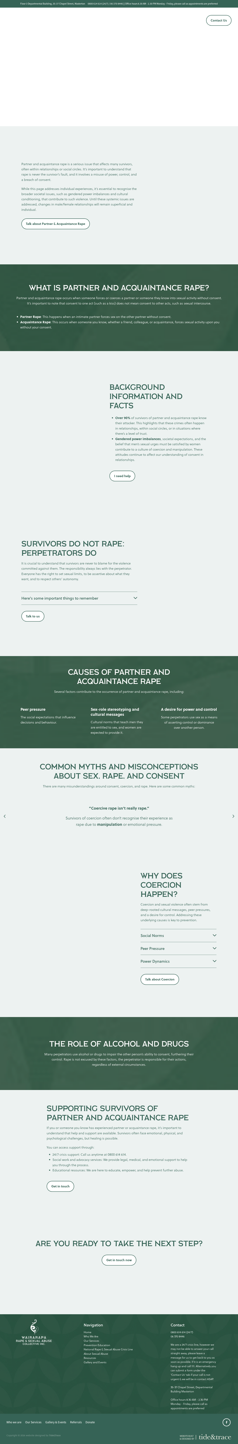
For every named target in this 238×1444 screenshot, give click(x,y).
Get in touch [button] (60, 1186)
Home (87, 1332)
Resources (90, 1358)
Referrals (112, 23)
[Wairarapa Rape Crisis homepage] (28, 20)
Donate (127, 23)
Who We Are (91, 1336)
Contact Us (219, 20)
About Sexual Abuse (96, 1354)
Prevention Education (97, 1345)
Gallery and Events (95, 1362)
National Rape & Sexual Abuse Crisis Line (108, 1349)
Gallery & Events (167, 17)
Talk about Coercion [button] (160, 979)
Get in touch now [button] (119, 1260)
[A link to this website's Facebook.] (199, 20)
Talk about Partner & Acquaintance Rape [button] (55, 223)
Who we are (68, 17)
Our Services (88, 17)
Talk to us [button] (33, 616)
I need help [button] (122, 476)
